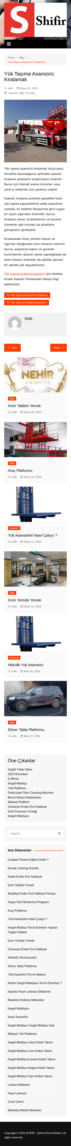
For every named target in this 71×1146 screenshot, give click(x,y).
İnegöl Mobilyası (18, 816)
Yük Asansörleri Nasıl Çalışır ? (32, 535)
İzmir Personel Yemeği (22, 811)
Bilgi (21, 93)
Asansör (13, 93)
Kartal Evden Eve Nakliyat (25, 876)
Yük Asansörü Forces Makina (27, 974)
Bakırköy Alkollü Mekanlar (24, 1110)
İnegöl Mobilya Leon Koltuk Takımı (30, 1050)
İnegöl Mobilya (17, 783)
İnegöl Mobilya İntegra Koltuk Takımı (31, 1067)
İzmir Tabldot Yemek (24, 406)
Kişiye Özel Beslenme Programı (28, 902)
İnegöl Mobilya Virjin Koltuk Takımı (30, 1076)
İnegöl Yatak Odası (20, 769)
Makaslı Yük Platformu (22, 1033)
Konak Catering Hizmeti (23, 868)
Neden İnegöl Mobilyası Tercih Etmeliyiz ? (35, 983)
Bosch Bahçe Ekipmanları (24, 797)
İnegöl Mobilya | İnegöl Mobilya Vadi (31, 1025)
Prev (14, 347)
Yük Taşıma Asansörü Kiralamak (29, 295)
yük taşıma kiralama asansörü (28, 302)
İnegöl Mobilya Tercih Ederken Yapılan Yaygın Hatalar (33, 930)
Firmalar (30, 93)
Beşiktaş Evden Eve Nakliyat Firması (32, 893)
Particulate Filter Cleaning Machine (30, 792)
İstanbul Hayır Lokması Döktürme (29, 991)
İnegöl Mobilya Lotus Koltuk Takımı (30, 1042)
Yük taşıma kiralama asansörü (24, 273)
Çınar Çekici (16, 1101)
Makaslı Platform (18, 802)
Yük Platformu (17, 788)
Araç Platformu (20, 471)
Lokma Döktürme (19, 1084)
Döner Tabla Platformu (26, 730)
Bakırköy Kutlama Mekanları (26, 1000)
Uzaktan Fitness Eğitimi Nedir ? (28, 859)
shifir (10, 88)
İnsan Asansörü (18, 1016)
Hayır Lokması (17, 1093)
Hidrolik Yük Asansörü (25, 665)
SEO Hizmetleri (18, 774)
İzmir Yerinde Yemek (24, 600)
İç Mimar (13, 778)
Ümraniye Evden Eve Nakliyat (27, 806)
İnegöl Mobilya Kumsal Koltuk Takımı (31, 1059)
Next (57, 347)
